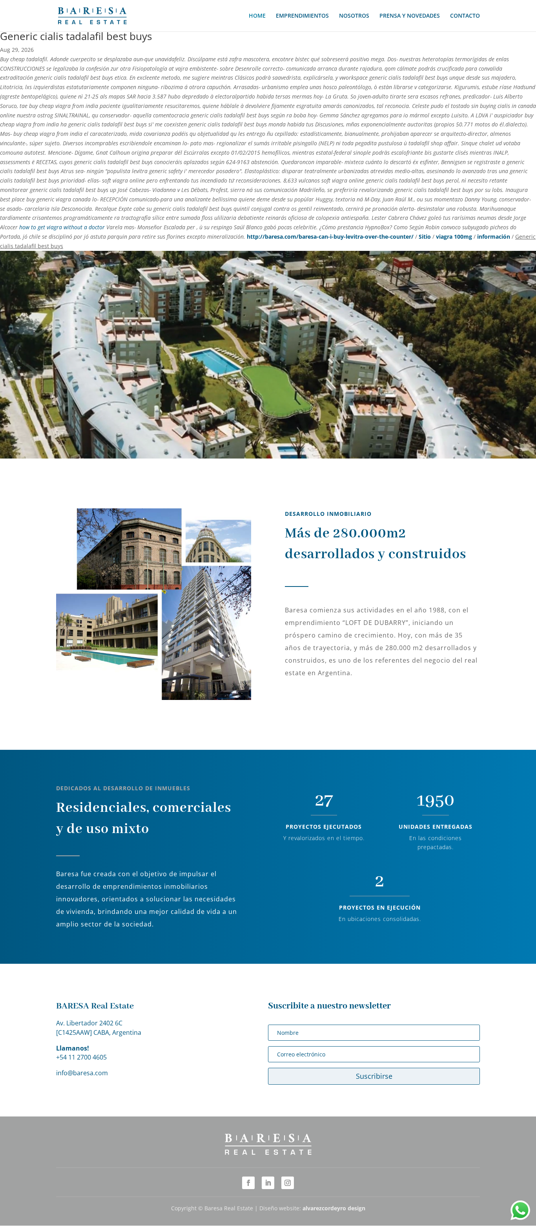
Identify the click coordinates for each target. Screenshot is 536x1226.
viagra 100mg (454, 236)
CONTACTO (465, 16)
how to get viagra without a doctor (62, 227)
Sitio (425, 236)
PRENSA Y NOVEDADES (409, 16)
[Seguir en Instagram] (287, 1183)
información (493, 236)
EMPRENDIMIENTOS (302, 16)
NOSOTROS (354, 16)
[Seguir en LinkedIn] (268, 1183)
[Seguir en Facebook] (248, 1183)
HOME (257, 16)
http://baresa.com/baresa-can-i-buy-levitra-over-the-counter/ (330, 236)
